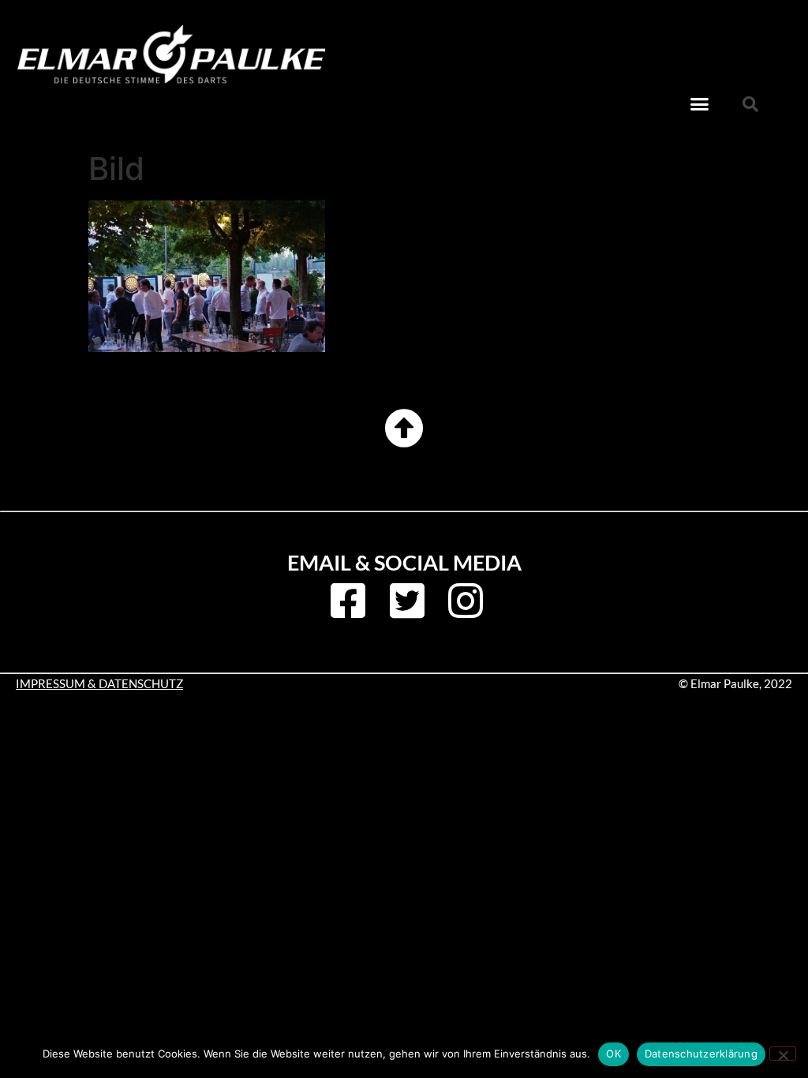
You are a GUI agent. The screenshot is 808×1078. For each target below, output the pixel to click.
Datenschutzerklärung (701, 1053)
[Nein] (782, 1053)
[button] (700, 104)
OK (613, 1053)
